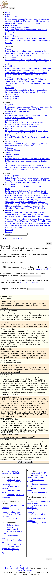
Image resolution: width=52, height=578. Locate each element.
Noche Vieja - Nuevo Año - (34, 75)
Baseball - (28, 133)
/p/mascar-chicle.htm (44, 269)
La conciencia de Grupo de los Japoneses (11, 511)
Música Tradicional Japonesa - (28, 167)
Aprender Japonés (12, 36)
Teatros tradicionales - (13, 165)
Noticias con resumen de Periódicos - (19, 19)
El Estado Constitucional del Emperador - (21, 116)
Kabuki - (31, 165)
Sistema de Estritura (12, 141)
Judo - (27, 131)
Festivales (9, 210)
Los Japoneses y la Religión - (37, 161)
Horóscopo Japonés (39, 493)
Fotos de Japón (11, 25)
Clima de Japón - (38, 107)
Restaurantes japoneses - (14, 30)
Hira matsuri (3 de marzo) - (23, 195)
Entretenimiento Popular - (25, 169)
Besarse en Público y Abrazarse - (32, 62)
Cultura (8, 77)
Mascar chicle (12, 518)
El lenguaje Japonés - (37, 144)
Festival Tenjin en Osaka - (28, 219)
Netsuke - (25, 126)
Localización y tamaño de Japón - (18, 107)
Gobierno (8, 113)
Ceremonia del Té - (12, 79)
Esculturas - (33, 126)
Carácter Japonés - (12, 51)
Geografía (9, 105)
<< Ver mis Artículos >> (28, 282)
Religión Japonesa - (13, 159)
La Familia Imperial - (25, 118)
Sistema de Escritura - (13, 144)
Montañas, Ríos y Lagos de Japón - (18, 111)
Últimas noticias (11, 17)
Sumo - (22, 131)
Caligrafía (9, 148)
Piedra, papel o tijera (14, 544)
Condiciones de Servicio (29, 566)
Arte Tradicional (11, 120)
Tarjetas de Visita (38, 514)
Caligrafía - (9, 150)
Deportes (8, 128)
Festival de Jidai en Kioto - (33, 225)
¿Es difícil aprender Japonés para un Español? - (26, 145)
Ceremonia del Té (39, 473)
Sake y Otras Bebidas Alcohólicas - (27, 180)
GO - (34, 133)
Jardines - (9, 154)
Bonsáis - (16, 154)
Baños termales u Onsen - (32, 83)
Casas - (8, 137)
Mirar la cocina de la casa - (27, 70)
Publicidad (24, 568)
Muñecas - (42, 124)
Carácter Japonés (13, 480)
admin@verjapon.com (26, 570)
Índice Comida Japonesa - (15, 178)
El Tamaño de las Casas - (21, 137)
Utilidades (9, 230)
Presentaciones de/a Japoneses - (34, 92)
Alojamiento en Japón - (14, 187)
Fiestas (7, 189)
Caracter (8, 49)
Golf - (16, 131)
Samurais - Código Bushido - (26, 81)
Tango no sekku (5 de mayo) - (24, 197)
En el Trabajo (10, 88)
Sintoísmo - (25, 159)
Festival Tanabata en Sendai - (26, 221)
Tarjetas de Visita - (12, 94)
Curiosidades (10, 66)
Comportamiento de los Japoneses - (19, 60)
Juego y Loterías (13, 529)
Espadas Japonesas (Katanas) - (26, 124)
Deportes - (9, 131)
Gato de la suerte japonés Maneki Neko (10, 548)
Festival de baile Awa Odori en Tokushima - (28, 223)
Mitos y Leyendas (12, 96)
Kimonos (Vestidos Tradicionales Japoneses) (37, 476)
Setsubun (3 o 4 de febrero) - (16, 193)
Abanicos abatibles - (13, 126)
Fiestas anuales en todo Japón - (17, 191)
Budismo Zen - (44, 159)
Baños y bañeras (13, 525)
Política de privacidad (10, 566)
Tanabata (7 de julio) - (34, 199)
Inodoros (10, 527)
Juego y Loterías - (35, 68)
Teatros (8, 163)
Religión (8, 157)
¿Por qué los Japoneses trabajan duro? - (20, 90)
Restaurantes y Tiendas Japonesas (18, 28)
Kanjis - (25, 144)
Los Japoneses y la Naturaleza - (32, 51)
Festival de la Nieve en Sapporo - (25, 215)
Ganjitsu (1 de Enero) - (38, 191)
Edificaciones (10, 135)
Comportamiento (11, 57)
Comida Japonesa (12, 176)
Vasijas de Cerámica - (21, 122)
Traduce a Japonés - (33, 38)
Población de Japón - (36, 109)
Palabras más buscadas (13, 238)
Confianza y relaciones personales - (18, 55)
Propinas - (9, 232)
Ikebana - (9, 122)
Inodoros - (23, 68)
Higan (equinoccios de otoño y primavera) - (32, 204)
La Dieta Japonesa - (33, 178)
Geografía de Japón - (19, 109)
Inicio (7, 12)
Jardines (8, 152)
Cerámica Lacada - (37, 122)
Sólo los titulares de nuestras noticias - (27, 23)
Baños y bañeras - (12, 68)
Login (7, 15)
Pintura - (17, 150)
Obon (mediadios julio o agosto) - (26, 200)
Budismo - (34, 159)
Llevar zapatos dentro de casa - (37, 53)
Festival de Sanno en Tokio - (33, 217)
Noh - (24, 165)
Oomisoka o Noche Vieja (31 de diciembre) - (32, 208)
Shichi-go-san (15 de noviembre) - (18, 206)
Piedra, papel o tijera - (25, 73)
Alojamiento (10, 184)
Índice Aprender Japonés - (15, 38)
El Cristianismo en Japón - (15, 161)
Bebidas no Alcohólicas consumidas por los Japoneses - (27, 181)
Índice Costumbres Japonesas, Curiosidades (11, 472)
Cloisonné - (10, 124)
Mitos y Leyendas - (12, 98)
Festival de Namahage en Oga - (17, 212)
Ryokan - (41, 187)
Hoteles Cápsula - (30, 187)
